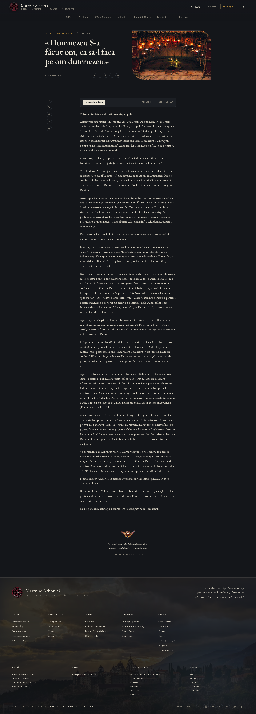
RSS (191, 674)
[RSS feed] (241, 706)
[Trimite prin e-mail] (111, 75)
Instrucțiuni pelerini (130, 621)
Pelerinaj (184, 17)
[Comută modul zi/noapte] (243, 6)
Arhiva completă (19, 640)
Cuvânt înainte (164, 621)
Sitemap (193, 678)
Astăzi (69, 17)
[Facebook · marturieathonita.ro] (198, 706)
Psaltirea (83, 17)
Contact (161, 631)
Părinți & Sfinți (142, 17)
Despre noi (163, 626)
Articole (123, 17)
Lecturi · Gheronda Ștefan (96, 631)
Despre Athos (128, 631)
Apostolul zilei (54, 626)
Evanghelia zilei (54, 621)
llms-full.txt (195, 686)
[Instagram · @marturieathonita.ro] (206, 706)
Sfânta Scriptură (102, 17)
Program (211, 7)
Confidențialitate (69, 706)
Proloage (52, 631)
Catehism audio (91, 635)
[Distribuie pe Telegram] (117, 75)
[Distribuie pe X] (100, 75)
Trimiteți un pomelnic (128, 554)
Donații (161, 635)
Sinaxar (51, 635)
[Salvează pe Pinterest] (106, 75)
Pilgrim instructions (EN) (133, 626)
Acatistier (134, 690)
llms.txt (193, 682)
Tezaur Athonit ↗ (165, 650)
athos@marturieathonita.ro (83, 674)
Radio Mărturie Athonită (95, 626)
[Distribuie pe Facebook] (94, 75)
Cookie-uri (89, 706)
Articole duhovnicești (58, 33)
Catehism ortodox (19, 631)
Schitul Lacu (127, 635)
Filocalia (134, 686)
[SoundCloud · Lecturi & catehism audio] (234, 706)
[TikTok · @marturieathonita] (220, 706)
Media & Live (165, 17)
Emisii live (89, 621)
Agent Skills (195, 690)
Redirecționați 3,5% (167, 640)
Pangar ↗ (162, 645)
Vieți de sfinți (17, 626)
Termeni (52, 706)
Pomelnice (135, 694)
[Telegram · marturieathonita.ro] (227, 706)
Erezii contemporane (21, 635)
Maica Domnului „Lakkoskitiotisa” (145, 674)
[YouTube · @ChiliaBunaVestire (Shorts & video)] (213, 706)
